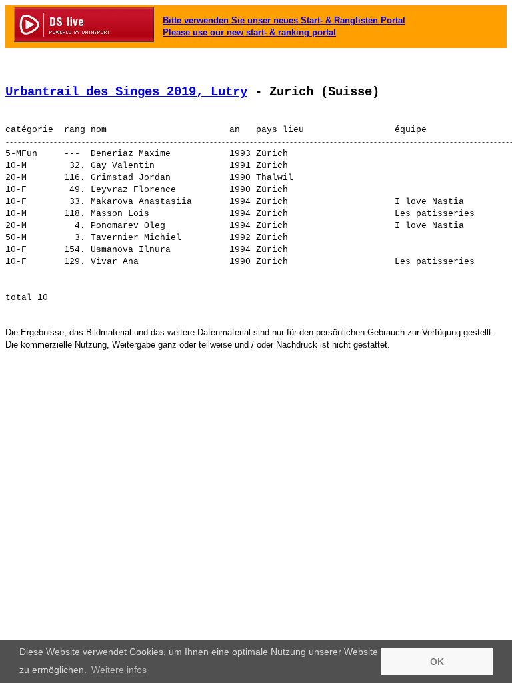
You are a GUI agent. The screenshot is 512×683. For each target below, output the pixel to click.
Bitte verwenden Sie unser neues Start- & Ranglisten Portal (284, 20)
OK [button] (437, 661)
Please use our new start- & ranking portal (249, 32)
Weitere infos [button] (119, 669)
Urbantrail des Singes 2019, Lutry (126, 92)
